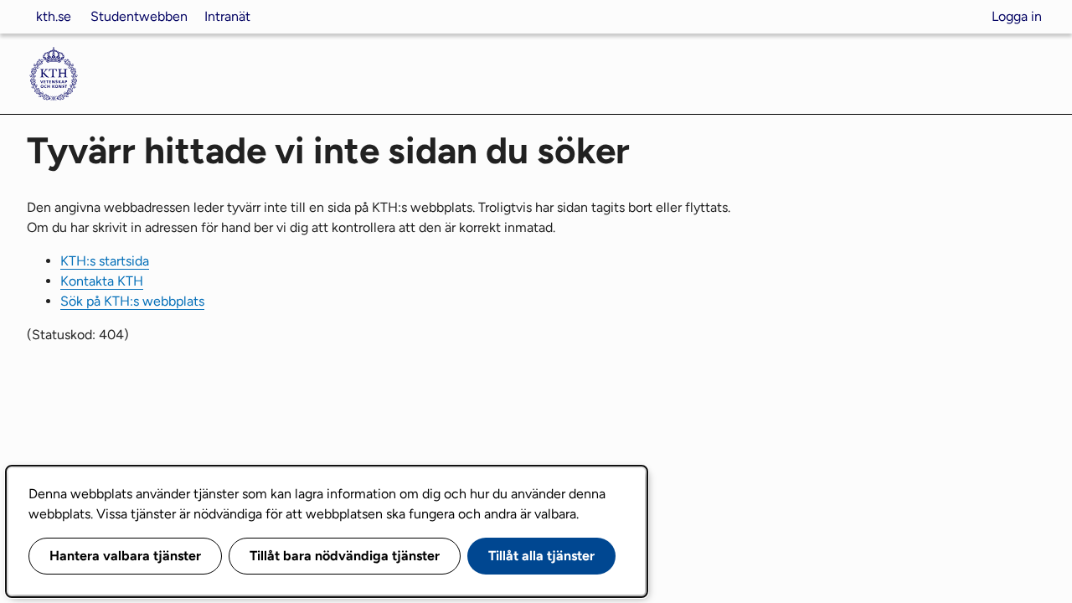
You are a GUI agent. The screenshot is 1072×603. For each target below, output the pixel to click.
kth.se (53, 16)
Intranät (227, 16)
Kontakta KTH (101, 281)
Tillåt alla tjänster (541, 556)
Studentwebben (139, 16)
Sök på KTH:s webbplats (132, 301)
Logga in (1017, 16)
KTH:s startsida (104, 261)
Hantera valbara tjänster (125, 556)
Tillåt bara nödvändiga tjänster (345, 556)
